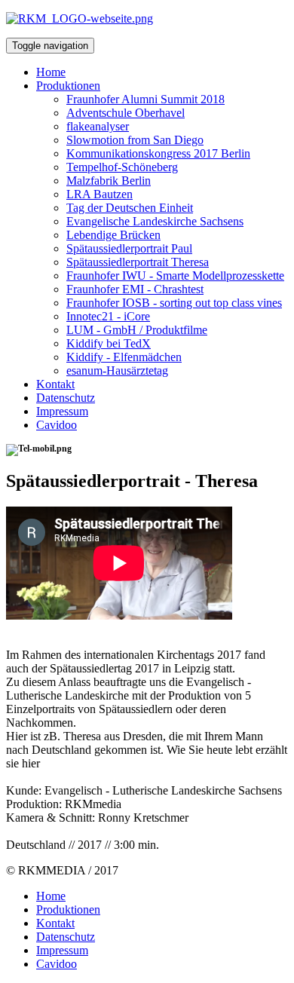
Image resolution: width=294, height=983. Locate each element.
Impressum (62, 411)
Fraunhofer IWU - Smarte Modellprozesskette (175, 275)
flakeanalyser (97, 126)
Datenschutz (65, 397)
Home (51, 72)
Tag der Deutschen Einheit (129, 207)
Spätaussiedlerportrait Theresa (137, 262)
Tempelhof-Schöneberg (122, 167)
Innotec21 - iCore (108, 316)
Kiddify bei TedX (108, 343)
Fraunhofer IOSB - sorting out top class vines (174, 302)
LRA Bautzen (99, 194)
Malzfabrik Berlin (108, 180)
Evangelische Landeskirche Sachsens (154, 221)
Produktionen (68, 85)
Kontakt (55, 384)
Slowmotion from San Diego (135, 139)
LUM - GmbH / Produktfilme (136, 329)
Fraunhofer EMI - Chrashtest (135, 289)
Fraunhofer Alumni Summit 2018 (145, 99)
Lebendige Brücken (113, 234)
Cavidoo (56, 424)
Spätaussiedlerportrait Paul (129, 248)
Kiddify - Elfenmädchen (124, 357)
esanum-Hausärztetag (117, 370)
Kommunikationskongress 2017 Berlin (158, 153)
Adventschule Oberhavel (125, 112)
